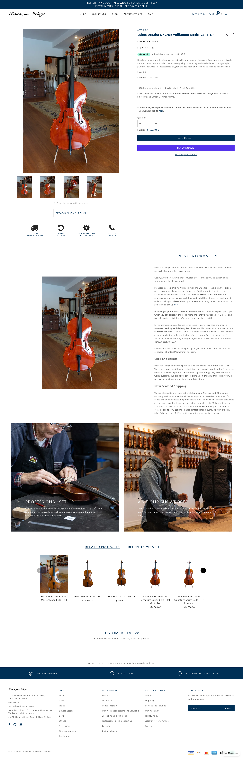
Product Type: (144, 41)
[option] (71, 101)
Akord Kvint (144, 29)
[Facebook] (9, 724)
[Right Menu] (233, 14)
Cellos (100, 663)
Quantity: (142, 117)
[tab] (101, 547)
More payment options (186, 154)
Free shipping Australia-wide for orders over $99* (121, 2)
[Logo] (29, 14)
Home (91, 663)
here (161, 110)
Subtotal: (141, 130)
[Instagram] (15, 724)
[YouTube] (21, 724)
